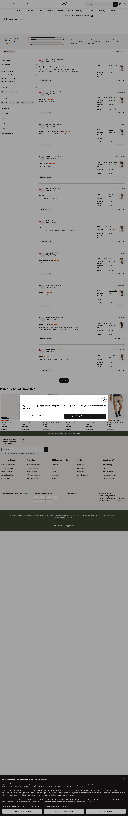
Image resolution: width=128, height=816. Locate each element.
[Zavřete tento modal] (104, 400)
